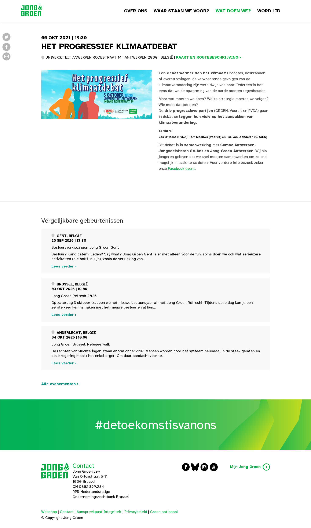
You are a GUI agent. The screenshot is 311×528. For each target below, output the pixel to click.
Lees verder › (63, 266)
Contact (83, 465)
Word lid (268, 11)
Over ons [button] (135, 11)
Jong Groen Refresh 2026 (74, 295)
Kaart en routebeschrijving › (208, 57)
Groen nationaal (164, 511)
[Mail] (6, 56)
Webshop (49, 511)
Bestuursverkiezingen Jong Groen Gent (85, 247)
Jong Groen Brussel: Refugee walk (80, 344)
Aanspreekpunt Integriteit (99, 511)
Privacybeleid (135, 511)
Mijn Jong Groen (246, 466)
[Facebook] (6, 46)
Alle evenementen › (59, 383)
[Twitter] (6, 37)
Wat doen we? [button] (233, 11)
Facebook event (181, 168)
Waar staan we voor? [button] (181, 11)
